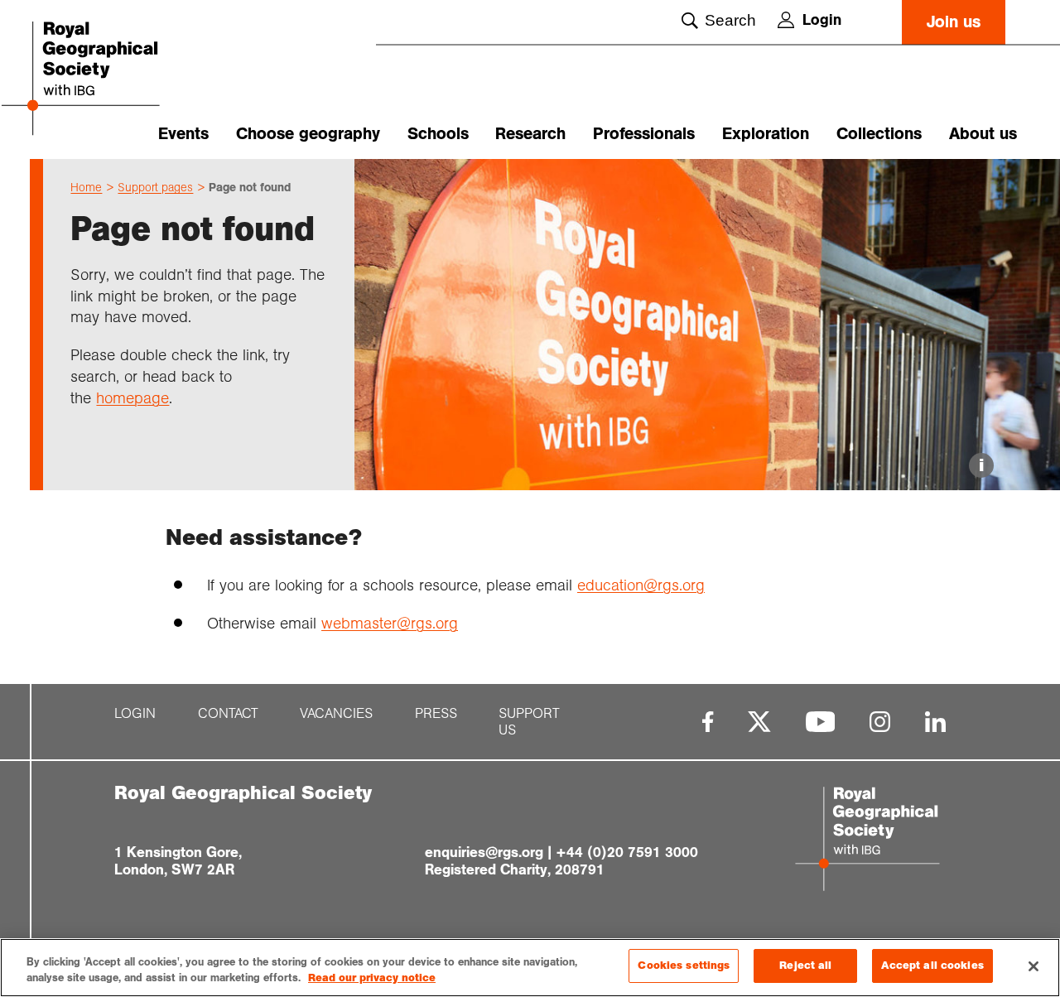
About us (983, 133)
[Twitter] (759, 721)
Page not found (250, 187)
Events (183, 133)
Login (821, 20)
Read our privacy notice (372, 978)
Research (530, 133)
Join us (953, 22)
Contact (228, 713)
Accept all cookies (932, 965)
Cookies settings (684, 965)
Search (730, 20)
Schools (438, 133)
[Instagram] (880, 721)
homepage (132, 397)
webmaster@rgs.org (389, 623)
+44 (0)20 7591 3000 (627, 852)
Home (86, 187)
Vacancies (336, 713)
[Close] (1033, 966)
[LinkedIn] (935, 721)
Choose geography (308, 133)
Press (436, 713)
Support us (529, 722)
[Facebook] (707, 721)
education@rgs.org (641, 585)
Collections (879, 133)
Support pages (155, 187)
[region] (530, 967)
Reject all (805, 965)
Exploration (765, 133)
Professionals (644, 133)
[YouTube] (821, 721)
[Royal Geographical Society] (108, 80)
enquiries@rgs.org (484, 852)
